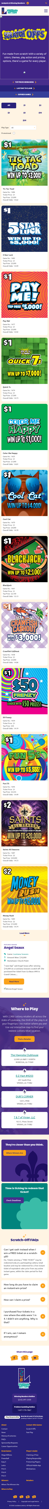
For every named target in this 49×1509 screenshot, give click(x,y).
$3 (9, 113)
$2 (40, 105)
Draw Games (6, 1451)
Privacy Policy (11, 1501)
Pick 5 (3, 1469)
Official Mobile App (33, 1465)
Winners (4, 1480)
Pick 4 (3, 1472)
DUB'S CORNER (24, 1096)
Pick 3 (3, 1476)
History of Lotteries (8, 1436)
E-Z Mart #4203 (24, 1075)
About (3, 1425)
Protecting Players (33, 1462)
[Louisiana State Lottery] (9, 10)
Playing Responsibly (33, 1458)
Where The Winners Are (10, 1484)
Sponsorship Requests (9, 1443)
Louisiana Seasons (20, 954)
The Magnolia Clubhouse (24, 1054)
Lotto (3, 1465)
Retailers (29, 1480)
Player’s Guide (31, 1451)
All (9, 105)
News (3, 1432)
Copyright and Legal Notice (30, 1501)
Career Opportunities (9, 1446)
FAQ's (3, 1439)
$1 (24, 105)
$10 (40, 113)
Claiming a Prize (32, 1455)
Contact (4, 1429)
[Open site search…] (46, 3)
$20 (24, 120)
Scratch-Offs (31, 1429)
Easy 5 (3, 1462)
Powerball (5, 1458)
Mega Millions (6, 1455)
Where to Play (6, 1489)
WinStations (30, 1469)
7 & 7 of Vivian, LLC (24, 1117)
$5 (24, 113)
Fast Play (29, 1432)
